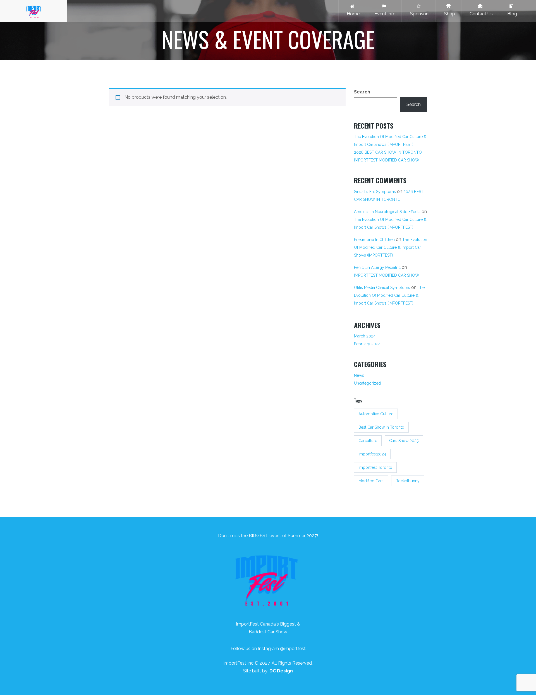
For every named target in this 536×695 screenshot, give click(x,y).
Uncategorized (367, 383)
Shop (448, 13)
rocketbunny (408, 481)
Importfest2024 (372, 454)
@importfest (293, 648)
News (359, 375)
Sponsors (419, 13)
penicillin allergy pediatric (377, 267)
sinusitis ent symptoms (375, 191)
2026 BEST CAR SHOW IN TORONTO (388, 152)
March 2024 (364, 336)
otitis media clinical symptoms (382, 287)
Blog (511, 13)
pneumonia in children (374, 239)
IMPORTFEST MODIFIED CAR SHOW (386, 160)
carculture (367, 440)
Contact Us (480, 13)
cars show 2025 (403, 440)
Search (362, 92)
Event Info (384, 13)
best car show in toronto (381, 427)
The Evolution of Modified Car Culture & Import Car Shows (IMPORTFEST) (390, 140)
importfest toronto (375, 467)
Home (352, 13)
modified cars (371, 481)
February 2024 (367, 344)
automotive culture (375, 414)
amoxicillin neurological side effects (387, 211)
